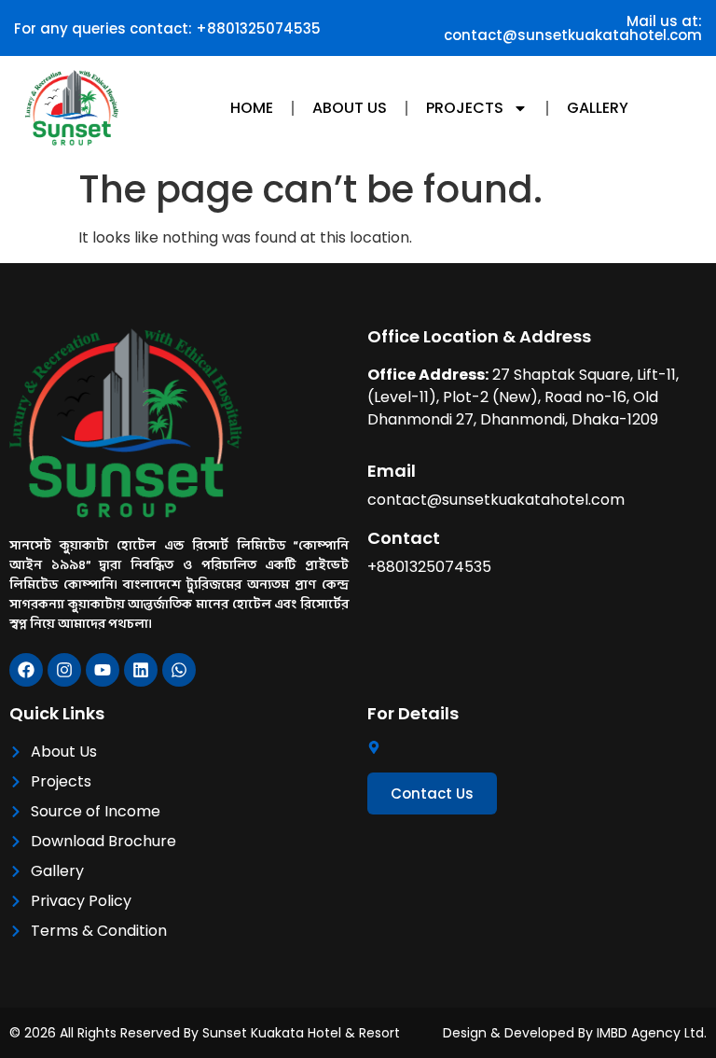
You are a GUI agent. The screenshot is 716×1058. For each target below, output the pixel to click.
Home (251, 107)
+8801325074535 (429, 567)
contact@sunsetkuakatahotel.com (496, 499)
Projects (464, 107)
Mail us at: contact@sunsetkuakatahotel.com (573, 28)
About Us (349, 107)
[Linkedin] (141, 670)
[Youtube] (102, 670)
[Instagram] (64, 670)
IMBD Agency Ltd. (652, 1032)
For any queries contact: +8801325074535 (167, 28)
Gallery (597, 107)
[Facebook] (26, 670)
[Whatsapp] (179, 670)
